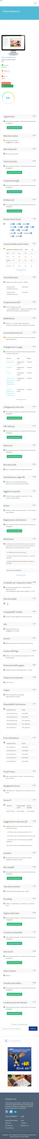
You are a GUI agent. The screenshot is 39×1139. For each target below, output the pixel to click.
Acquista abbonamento (14, 127)
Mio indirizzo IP (9, 1125)
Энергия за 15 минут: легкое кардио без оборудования (11, 382)
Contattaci (23, 1123)
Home (22, 1120)
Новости (9, 367)
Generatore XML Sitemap (11, 1120)
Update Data (6, 83)
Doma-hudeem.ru (9, 57)
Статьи (9, 373)
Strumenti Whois (9, 1128)
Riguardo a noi (25, 1125)
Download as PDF (8, 86)
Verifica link (8, 1123)
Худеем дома (10, 362)
